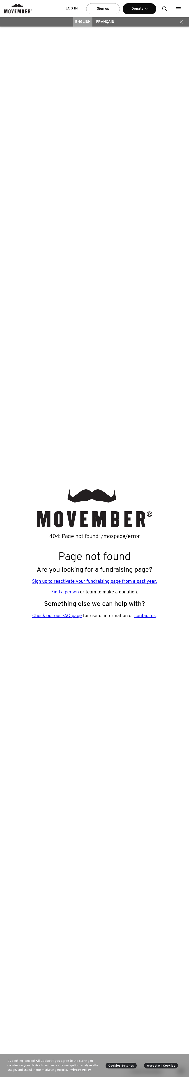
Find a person (65, 592)
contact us (145, 616)
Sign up (103, 9)
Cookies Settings (121, 1066)
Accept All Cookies (161, 1066)
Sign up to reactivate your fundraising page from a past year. (94, 581)
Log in (72, 8)
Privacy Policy (80, 1070)
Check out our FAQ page (57, 616)
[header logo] (18, 8)
